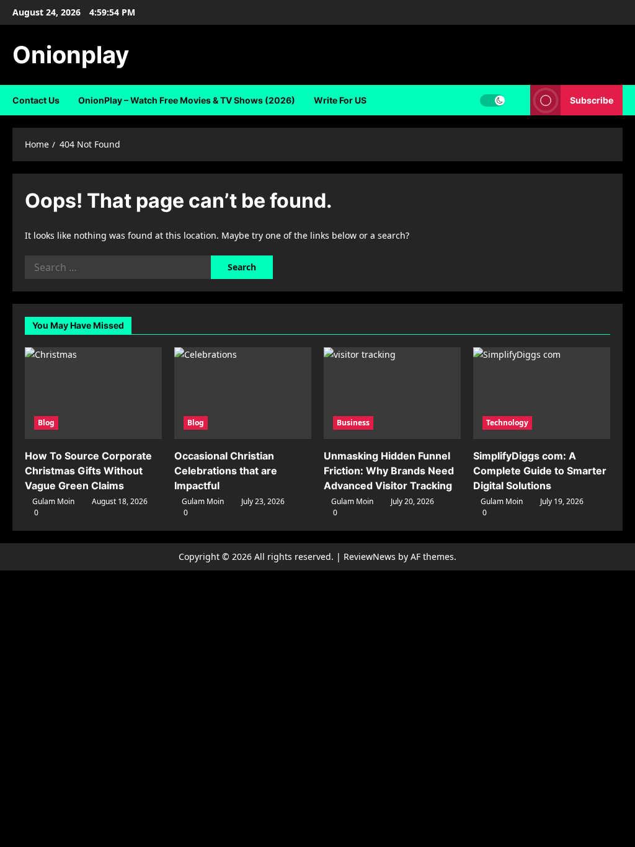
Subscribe (591, 100)
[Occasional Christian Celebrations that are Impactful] (242, 392)
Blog (46, 422)
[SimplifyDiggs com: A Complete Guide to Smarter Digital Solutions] (541, 392)
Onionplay (70, 54)
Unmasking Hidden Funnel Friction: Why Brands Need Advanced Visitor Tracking (389, 471)
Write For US (340, 100)
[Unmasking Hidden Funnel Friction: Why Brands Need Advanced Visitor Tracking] (392, 392)
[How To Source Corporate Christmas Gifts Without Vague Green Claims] (93, 392)
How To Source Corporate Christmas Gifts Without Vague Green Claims (88, 471)
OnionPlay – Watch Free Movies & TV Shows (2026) (186, 100)
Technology (507, 422)
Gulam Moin (53, 501)
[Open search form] (517, 100)
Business (353, 422)
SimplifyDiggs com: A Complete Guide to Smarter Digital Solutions (539, 471)
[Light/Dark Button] (492, 100)
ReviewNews (370, 556)
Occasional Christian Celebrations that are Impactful (225, 471)
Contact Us (36, 100)
